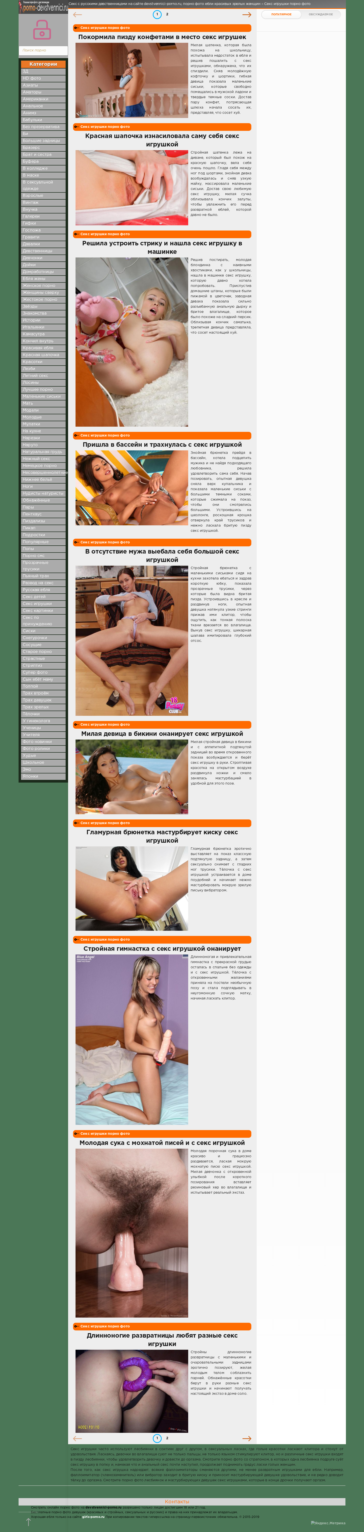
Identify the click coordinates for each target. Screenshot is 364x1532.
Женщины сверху (41, 293)
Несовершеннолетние (45, 473)
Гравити (31, 237)
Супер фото (35, 672)
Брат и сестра (37, 155)
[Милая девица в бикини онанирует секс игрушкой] (132, 777)
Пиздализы (34, 521)
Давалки (31, 244)
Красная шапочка (41, 355)
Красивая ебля (38, 348)
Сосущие (32, 645)
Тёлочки (31, 714)
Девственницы (37, 251)
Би (25, 134)
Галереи (31, 216)
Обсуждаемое (321, 14)
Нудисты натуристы (43, 493)
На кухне (32, 431)
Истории (31, 320)
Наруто (30, 445)
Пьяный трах (36, 576)
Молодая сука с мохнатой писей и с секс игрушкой (162, 1143)
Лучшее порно (38, 390)
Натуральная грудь (42, 452)
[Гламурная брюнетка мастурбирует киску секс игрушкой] (132, 888)
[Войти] (42, 30)
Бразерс (31, 148)
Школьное (33, 763)
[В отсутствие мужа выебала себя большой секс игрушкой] (132, 641)
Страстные (34, 659)
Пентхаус (32, 514)
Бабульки (32, 120)
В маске (31, 175)
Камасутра (34, 334)
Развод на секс (38, 583)
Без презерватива (41, 127)
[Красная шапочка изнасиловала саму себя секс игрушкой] (132, 187)
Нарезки (31, 438)
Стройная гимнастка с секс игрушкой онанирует (162, 949)
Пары (28, 507)
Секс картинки (38, 611)
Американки (35, 99)
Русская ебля (36, 590)
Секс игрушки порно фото (105, 27)
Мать (28, 403)
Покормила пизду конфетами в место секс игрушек (162, 37)
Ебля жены (34, 279)
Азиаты (30, 85)
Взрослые (33, 196)
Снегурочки (35, 638)
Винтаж (31, 203)
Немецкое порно (40, 466)
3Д (25, 71)
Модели (31, 410)
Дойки (29, 265)
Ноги (28, 486)
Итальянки (34, 327)
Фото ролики (36, 749)
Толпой (30, 686)
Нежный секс (36, 459)
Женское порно (39, 286)
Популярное (281, 14)
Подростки (34, 535)
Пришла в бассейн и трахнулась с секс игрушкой (162, 445)
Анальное (33, 106)
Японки (30, 776)
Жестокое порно (40, 300)
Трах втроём (36, 693)
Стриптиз (32, 666)
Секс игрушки (37, 604)
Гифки (29, 223)
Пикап (29, 528)
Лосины (31, 383)
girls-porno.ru (93, 1517)
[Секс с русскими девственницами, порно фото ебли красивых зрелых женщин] (42, 10)
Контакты (177, 1502)
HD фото (32, 78)
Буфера (31, 161)
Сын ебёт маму (38, 679)
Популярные (36, 542)
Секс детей (34, 597)
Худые (29, 756)
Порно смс (34, 556)
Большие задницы (41, 141)
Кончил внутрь (38, 341)
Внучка (30, 209)
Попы (28, 549)
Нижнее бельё (37, 480)
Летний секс (35, 376)
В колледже (35, 168)
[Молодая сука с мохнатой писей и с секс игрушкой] (132, 1233)
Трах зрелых (36, 707)
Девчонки (32, 258)
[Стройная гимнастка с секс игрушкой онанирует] (132, 1039)
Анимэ (29, 113)
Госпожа (32, 230)
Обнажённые (36, 500)
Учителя (31, 735)
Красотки (32, 362)
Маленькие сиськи (42, 396)
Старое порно (37, 652)
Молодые (32, 417)
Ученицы (32, 728)
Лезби (29, 369)
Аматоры (32, 92)
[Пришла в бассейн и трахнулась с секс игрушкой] (132, 492)
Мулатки (31, 424)
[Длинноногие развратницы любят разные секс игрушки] (132, 1391)
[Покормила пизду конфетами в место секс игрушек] (132, 80)
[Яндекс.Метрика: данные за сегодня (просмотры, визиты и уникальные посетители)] (328, 1523)
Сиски (29, 631)
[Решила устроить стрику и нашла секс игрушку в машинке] (132, 342)
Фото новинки (37, 742)
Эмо (27, 769)
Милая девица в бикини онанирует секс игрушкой (162, 734)
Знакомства (35, 313)
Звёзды (30, 306)
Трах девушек (37, 700)
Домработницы (38, 272)
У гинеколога (36, 721)
